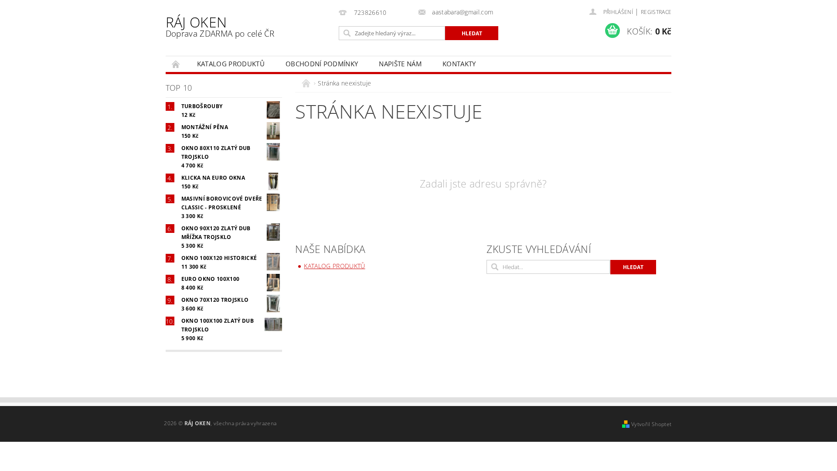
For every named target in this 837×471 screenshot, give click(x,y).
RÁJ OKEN (220, 26)
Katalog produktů (231, 63)
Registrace (656, 12)
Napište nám (400, 63)
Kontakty (459, 63)
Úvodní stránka (176, 64)
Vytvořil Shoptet (651, 424)
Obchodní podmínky (322, 63)
